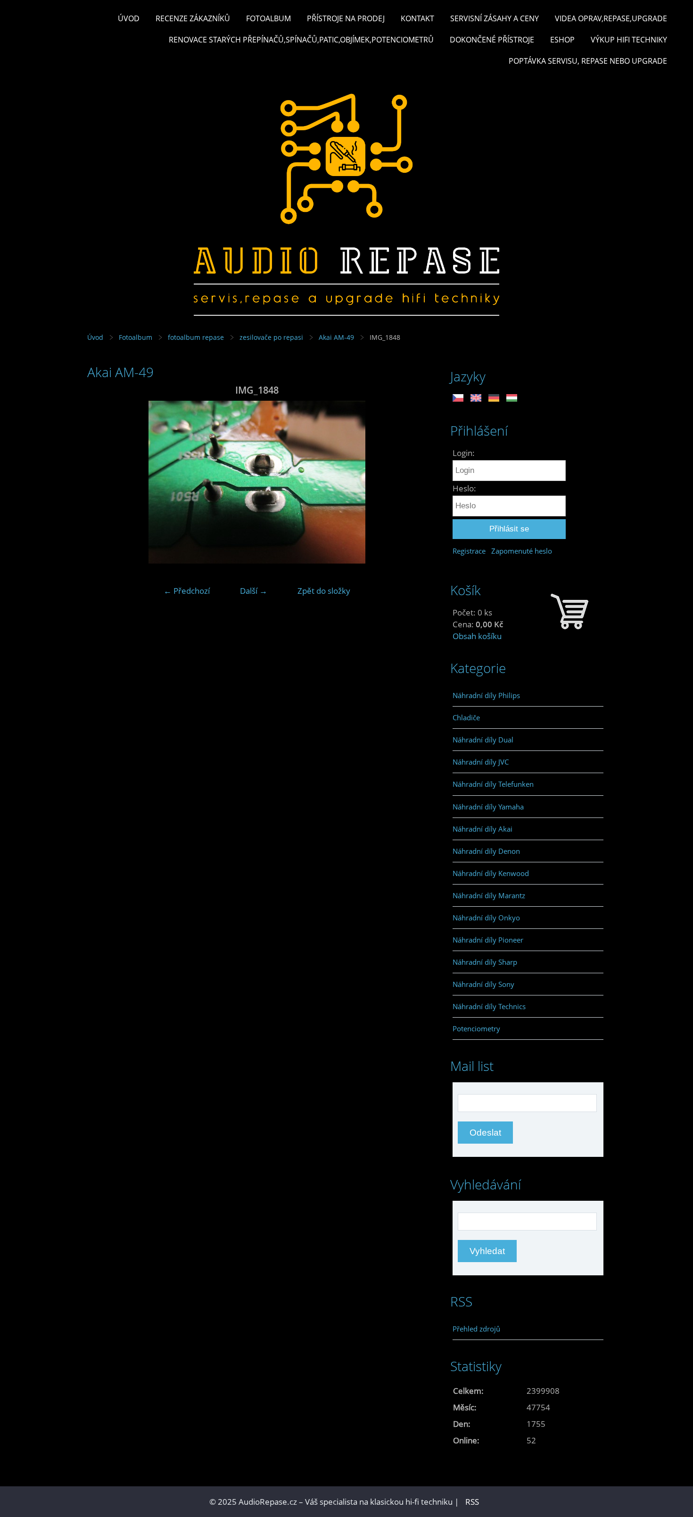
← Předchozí (187, 590)
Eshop (562, 39)
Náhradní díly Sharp (485, 962)
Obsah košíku (477, 636)
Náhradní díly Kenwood (491, 873)
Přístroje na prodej (346, 18)
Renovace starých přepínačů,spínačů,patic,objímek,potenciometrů (301, 39)
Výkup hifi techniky (629, 39)
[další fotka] (411, 482)
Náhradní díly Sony (483, 984)
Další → (253, 590)
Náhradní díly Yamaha (488, 806)
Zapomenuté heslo (521, 551)
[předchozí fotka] (102, 482)
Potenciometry (476, 1028)
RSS (472, 1501)
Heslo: (464, 488)
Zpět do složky (323, 590)
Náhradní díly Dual (483, 739)
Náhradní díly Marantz (489, 895)
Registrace (469, 551)
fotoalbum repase (196, 337)
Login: (464, 452)
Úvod (129, 18)
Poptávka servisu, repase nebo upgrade (588, 61)
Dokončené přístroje (492, 39)
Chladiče (466, 717)
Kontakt (417, 18)
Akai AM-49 (336, 337)
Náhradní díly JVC (481, 762)
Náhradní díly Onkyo (486, 917)
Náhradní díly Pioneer (488, 939)
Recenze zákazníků (193, 18)
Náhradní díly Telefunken (493, 784)
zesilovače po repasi (271, 337)
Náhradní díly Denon (486, 851)
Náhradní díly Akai (482, 829)
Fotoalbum (268, 18)
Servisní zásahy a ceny (494, 18)
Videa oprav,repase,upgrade (611, 18)
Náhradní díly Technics (489, 1006)
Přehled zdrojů (476, 1328)
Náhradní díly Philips (486, 695)
